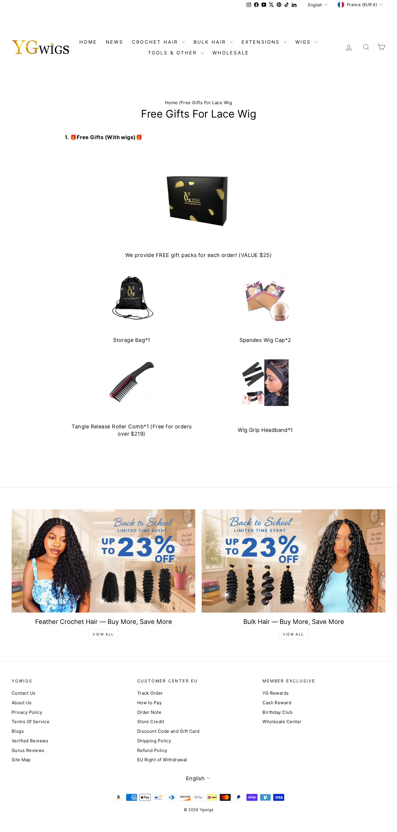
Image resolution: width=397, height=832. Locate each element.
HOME (88, 42)
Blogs (18, 731)
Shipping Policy (154, 741)
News (114, 42)
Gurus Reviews (28, 750)
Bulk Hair (211, 42)
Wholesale (230, 53)
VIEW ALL (103, 634)
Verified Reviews (30, 741)
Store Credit (150, 721)
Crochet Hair (156, 42)
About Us (22, 702)
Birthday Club (277, 712)
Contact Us (24, 693)
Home (171, 102)
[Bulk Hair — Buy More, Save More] (293, 561)
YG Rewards (275, 693)
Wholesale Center (281, 721)
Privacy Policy (27, 712)
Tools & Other (173, 53)
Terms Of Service (30, 721)
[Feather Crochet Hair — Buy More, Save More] (103, 561)
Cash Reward (276, 702)
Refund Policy (152, 750)
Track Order (150, 693)
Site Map (21, 759)
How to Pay (149, 702)
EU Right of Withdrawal (162, 759)
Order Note (149, 712)
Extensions (262, 42)
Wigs (304, 42)
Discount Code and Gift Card (168, 731)
